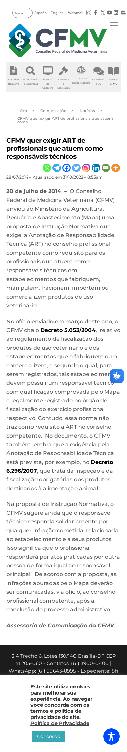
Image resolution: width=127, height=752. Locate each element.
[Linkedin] (96, 168)
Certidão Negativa (13, 81)
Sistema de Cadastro (47, 83)
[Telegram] (56, 168)
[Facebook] (66, 168)
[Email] (106, 168)
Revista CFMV (113, 81)
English (57, 13)
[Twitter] (76, 168)
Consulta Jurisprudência (81, 80)
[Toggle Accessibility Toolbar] (111, 736)
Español (41, 13)
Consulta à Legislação (63, 83)
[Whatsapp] (47, 168)
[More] (115, 168)
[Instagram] (86, 168)
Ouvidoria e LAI (98, 81)
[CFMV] (57, 40)
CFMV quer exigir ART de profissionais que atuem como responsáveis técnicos (54, 148)
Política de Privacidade (59, 723)
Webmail (75, 13)
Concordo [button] (48, 736)
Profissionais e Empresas (30, 81)
